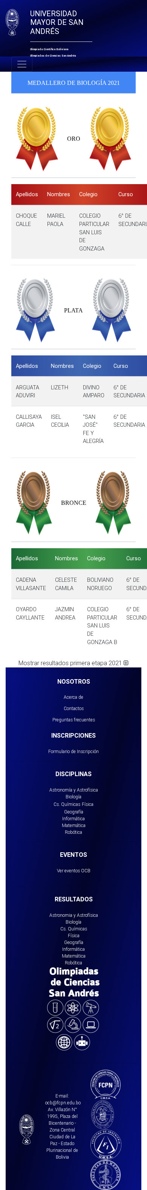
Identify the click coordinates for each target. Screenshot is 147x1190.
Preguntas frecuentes (73, 720)
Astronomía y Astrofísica (73, 790)
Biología (73, 796)
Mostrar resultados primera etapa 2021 (71, 663)
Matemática (74, 825)
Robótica (73, 832)
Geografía (73, 812)
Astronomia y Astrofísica (73, 915)
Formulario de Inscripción (73, 751)
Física (87, 804)
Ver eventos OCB (73, 870)
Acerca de (73, 697)
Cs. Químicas (67, 804)
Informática (73, 818)
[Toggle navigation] (21, 64)
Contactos (74, 708)
